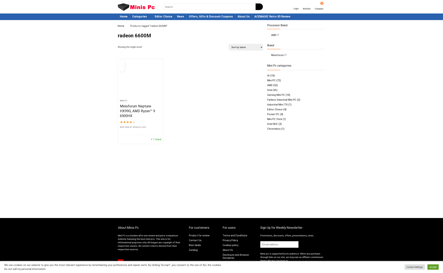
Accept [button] (433, 267)
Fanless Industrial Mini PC (281, 99)
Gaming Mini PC (276, 94)
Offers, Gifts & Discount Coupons (211, 16)
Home (124, 16)
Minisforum (277, 55)
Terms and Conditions (235, 235)
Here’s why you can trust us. (274, 260)
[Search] (259, 6)
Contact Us (195, 240)
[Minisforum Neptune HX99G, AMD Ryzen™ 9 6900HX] (140, 80)
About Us (244, 16)
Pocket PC (273, 114)
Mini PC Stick (274, 119)
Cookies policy (230, 245)
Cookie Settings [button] (415, 267)
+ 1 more (156, 139)
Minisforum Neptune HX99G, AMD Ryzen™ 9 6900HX (137, 111)
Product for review (199, 235)
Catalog (193, 250)
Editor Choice (163, 16)
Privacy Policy (230, 240)
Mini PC (123, 101)
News (180, 16)
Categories (139, 16)
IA (268, 75)
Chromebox (274, 128)
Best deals (195, 245)
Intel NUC (272, 124)
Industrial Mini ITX (277, 104)
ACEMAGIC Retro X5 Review (272, 16)
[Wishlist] (306, 5)
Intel (269, 90)
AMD (273, 35)
